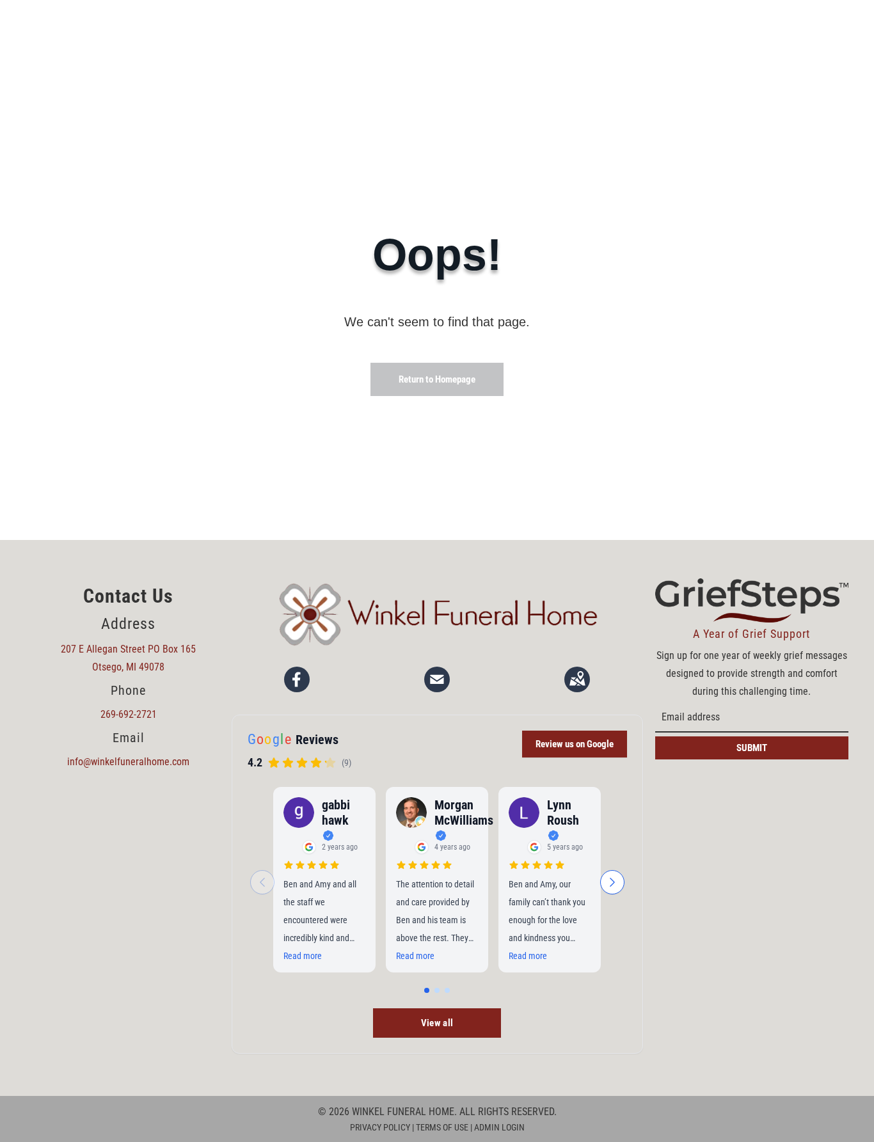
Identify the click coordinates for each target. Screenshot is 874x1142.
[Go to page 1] (426, 990)
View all (437, 1023)
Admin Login (499, 1127)
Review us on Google (575, 744)
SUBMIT (751, 748)
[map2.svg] (577, 679)
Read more (302, 956)
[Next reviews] (612, 882)
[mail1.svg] (437, 679)
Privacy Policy (380, 1127)
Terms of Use (442, 1127)
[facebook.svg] (297, 679)
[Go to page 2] (437, 990)
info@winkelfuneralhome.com (128, 762)
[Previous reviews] (262, 882)
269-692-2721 (128, 714)
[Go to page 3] (447, 990)
